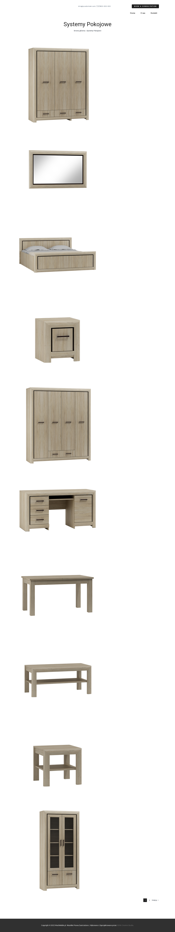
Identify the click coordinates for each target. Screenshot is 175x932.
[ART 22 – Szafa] (57, 385)
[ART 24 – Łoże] (57, 215)
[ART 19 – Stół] (57, 555)
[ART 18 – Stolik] (57, 640)
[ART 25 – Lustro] (57, 130)
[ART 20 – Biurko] (57, 470)
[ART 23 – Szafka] (57, 300)
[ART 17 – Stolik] (57, 725)
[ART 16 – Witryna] (57, 810)
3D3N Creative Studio (125, 925)
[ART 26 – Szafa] (57, 44)
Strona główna (79, 31)
